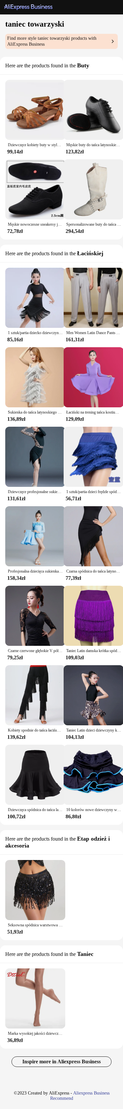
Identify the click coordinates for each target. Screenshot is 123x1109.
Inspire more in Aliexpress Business (61, 1061)
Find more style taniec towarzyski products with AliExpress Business (51, 41)
